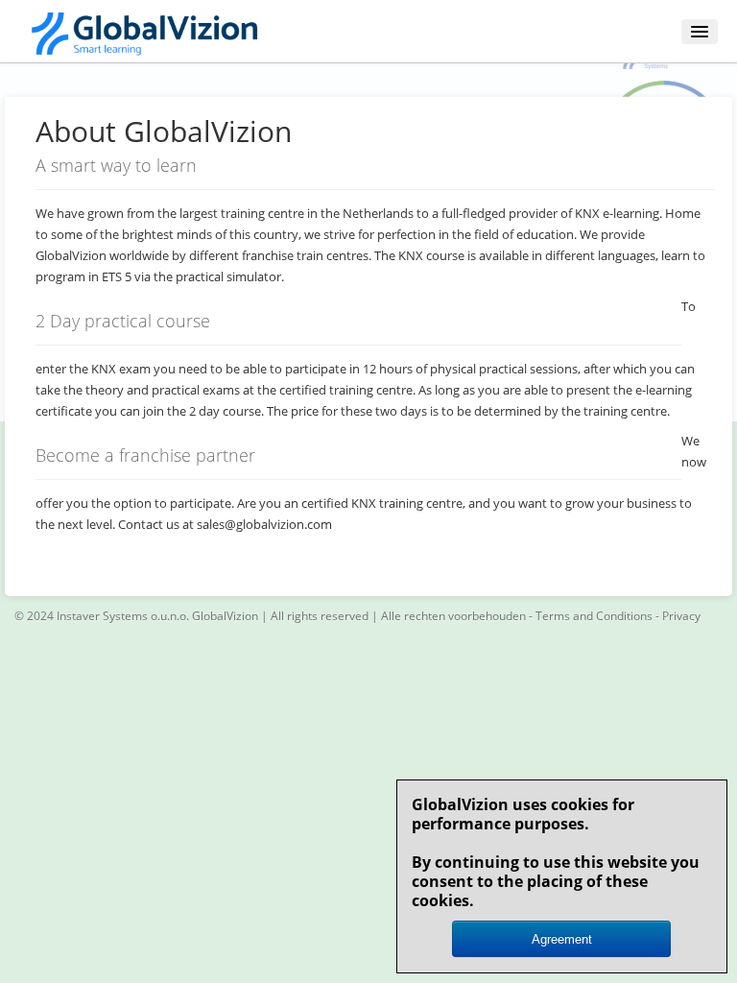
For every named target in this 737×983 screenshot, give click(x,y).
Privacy (681, 615)
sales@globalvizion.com (264, 524)
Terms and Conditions (594, 615)
